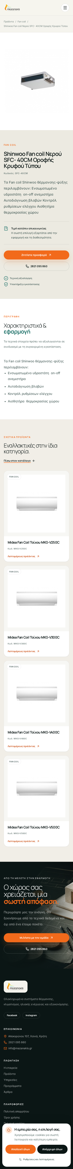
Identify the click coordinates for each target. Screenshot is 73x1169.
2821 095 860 (39, 266)
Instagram (31, 1015)
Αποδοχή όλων (20, 1149)
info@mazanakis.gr (20, 1048)
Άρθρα (8, 1091)
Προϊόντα (9, 21)
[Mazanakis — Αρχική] (13, 8)
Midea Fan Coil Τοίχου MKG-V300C (33, 637)
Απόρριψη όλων (52, 1149)
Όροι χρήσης (12, 1117)
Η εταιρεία (10, 1067)
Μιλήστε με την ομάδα (34, 937)
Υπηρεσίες (10, 1079)
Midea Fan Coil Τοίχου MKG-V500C (34, 827)
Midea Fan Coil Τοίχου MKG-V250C (33, 542)
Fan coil (22, 21)
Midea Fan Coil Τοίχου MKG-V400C (33, 732)
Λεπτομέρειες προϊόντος (21, 556)
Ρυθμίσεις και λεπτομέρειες (38, 1159)
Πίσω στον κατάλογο (17, 460)
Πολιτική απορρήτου (16, 1111)
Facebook (12, 1015)
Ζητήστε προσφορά (34, 255)
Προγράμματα (12, 1085)
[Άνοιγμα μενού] (65, 8)
